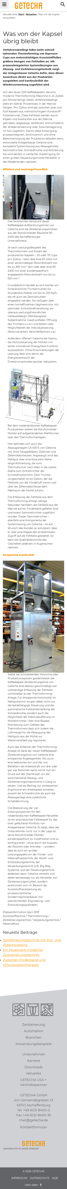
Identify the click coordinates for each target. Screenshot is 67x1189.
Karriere (33, 1061)
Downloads (33, 1067)
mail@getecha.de (33, 1120)
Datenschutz (39, 1178)
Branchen (33, 1038)
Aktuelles (33, 1073)
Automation (33, 1031)
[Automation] (33, 1010)
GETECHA (28, 5)
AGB (55, 1178)
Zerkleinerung (33, 1025)
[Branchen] (48, 1010)
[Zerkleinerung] (19, 1010)
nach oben (32, 1184)
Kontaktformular (33, 1127)
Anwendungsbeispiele (34, 1044)
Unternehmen (33, 1054)
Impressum (19, 1178)
